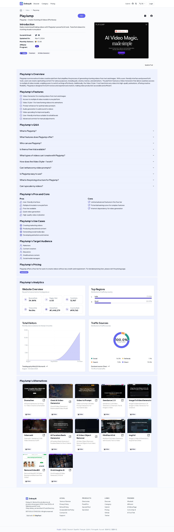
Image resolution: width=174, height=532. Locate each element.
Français (82, 529)
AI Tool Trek (131, 513)
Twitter (107, 515)
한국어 (88, 529)
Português (94, 529)
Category (45, 4)
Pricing (53, 4)
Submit (127, 4)
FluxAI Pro (85, 504)
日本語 (64, 529)
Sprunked (85, 510)
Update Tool (149, 65)
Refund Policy (64, 507)
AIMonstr (130, 504)
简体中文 (108, 529)
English (59, 529)
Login (151, 4)
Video (28, 10)
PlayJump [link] (36, 10)
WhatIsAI (130, 501)
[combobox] (142, 3)
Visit (81, 16)
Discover (36, 4)
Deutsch (70, 529)
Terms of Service (65, 501)
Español (76, 529)
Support (62, 515)
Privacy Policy (64, 504)
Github (107, 513)
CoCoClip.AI (131, 510)
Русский (101, 529)
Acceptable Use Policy (67, 510)
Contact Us (63, 513)
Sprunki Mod (86, 507)
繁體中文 (114, 529)
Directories (86, 501)
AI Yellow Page (132, 507)
